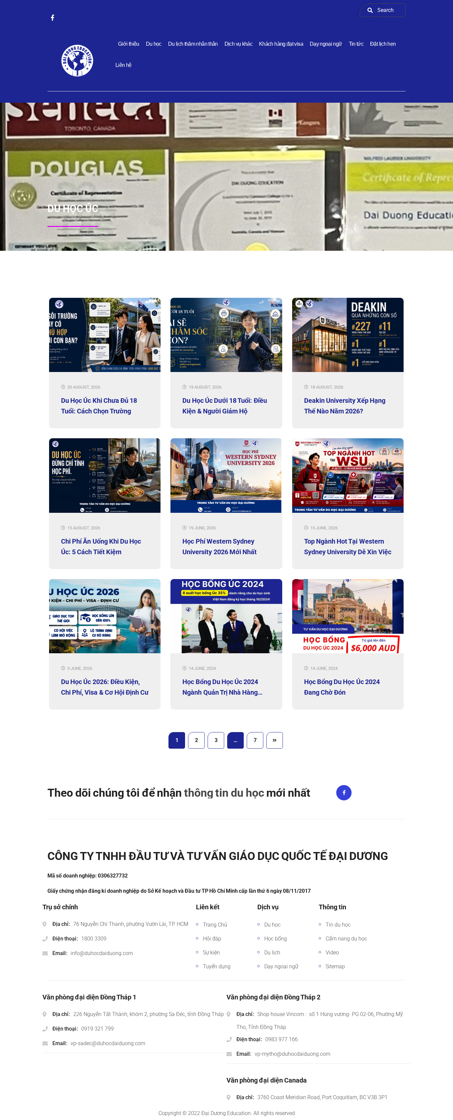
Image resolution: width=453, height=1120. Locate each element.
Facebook (344, 792)
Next (274, 740)
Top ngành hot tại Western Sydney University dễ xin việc (347, 546)
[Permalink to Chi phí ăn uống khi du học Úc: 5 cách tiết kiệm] (105, 511)
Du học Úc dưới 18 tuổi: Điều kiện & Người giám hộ (224, 406)
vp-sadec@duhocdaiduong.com (108, 1043)
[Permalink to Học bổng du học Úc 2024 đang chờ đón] (348, 651)
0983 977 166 (281, 1039)
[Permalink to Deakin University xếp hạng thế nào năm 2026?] (348, 370)
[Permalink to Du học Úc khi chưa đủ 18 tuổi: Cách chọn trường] (105, 370)
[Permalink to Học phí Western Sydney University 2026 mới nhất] (226, 511)
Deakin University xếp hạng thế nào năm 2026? (345, 406)
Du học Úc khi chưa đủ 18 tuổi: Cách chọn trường (99, 406)
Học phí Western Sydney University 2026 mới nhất (219, 546)
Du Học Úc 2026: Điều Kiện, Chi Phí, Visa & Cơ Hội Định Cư (105, 687)
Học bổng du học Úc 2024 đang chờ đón (342, 687)
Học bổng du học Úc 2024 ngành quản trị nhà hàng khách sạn (220, 687)
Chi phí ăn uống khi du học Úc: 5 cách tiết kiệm (101, 546)
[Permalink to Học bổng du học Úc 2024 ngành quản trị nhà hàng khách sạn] (226, 651)
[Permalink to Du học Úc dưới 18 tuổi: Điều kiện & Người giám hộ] (226, 370)
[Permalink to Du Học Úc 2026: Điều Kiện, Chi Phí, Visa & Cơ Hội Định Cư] (105, 651)
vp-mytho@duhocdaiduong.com (292, 1054)
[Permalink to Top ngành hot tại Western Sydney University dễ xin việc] (348, 511)
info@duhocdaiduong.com (102, 953)
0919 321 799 (97, 1029)
